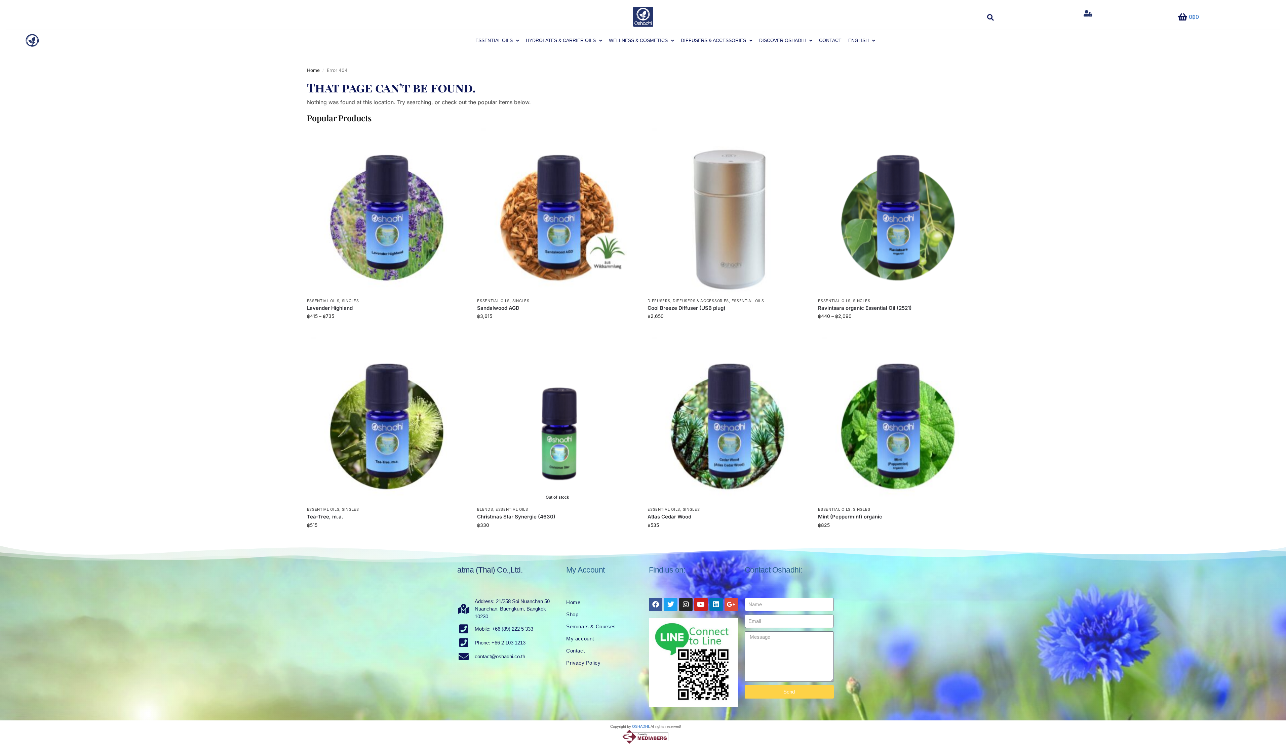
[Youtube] (701, 604)
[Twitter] (670, 604)
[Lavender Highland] (387, 211)
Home (313, 70)
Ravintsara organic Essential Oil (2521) (865, 308)
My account (580, 638)
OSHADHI (640, 726)
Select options (386, 330)
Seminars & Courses (591, 626)
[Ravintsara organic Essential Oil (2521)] (898, 211)
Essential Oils (323, 300)
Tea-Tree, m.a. (325, 516)
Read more (557, 539)
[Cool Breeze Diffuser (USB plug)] (728, 211)
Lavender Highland (330, 308)
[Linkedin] (716, 604)
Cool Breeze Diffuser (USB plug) (687, 308)
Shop (572, 614)
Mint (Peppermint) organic (850, 516)
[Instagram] (686, 604)
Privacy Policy (583, 663)
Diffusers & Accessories (701, 300)
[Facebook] (655, 604)
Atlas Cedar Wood (669, 516)
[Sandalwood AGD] (557, 211)
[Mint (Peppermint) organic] (898, 420)
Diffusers (659, 300)
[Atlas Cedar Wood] (728, 420)
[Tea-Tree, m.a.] (387, 420)
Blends (485, 509)
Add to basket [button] (557, 330)
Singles (350, 300)
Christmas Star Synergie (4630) (516, 516)
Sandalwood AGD (498, 308)
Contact (575, 651)
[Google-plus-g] (731, 604)
